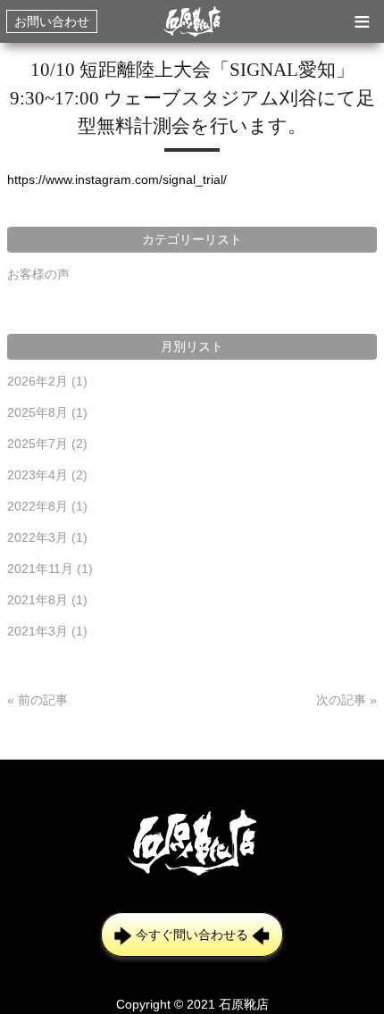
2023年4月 (47, 475)
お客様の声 (38, 274)
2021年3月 (47, 631)
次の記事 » (346, 700)
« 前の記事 (37, 700)
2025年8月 (47, 412)
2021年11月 (50, 568)
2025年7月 (47, 443)
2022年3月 (47, 537)
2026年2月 (47, 381)
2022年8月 (47, 506)
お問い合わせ (51, 21)
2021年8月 (47, 600)
